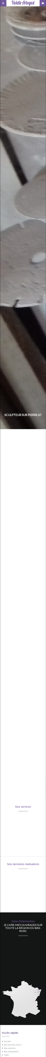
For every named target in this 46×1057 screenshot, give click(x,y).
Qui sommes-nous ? (13, 1045)
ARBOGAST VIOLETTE (32, 454)
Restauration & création (16, 833)
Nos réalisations (11, 1052)
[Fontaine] (34, 898)
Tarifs (6, 1055)
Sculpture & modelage (15, 826)
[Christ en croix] (34, 881)
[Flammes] (12, 881)
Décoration (10, 840)
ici (37, 744)
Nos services (10, 1048)
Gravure (8, 847)
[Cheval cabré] (12, 898)
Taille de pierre (11, 819)
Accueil (7, 1041)
